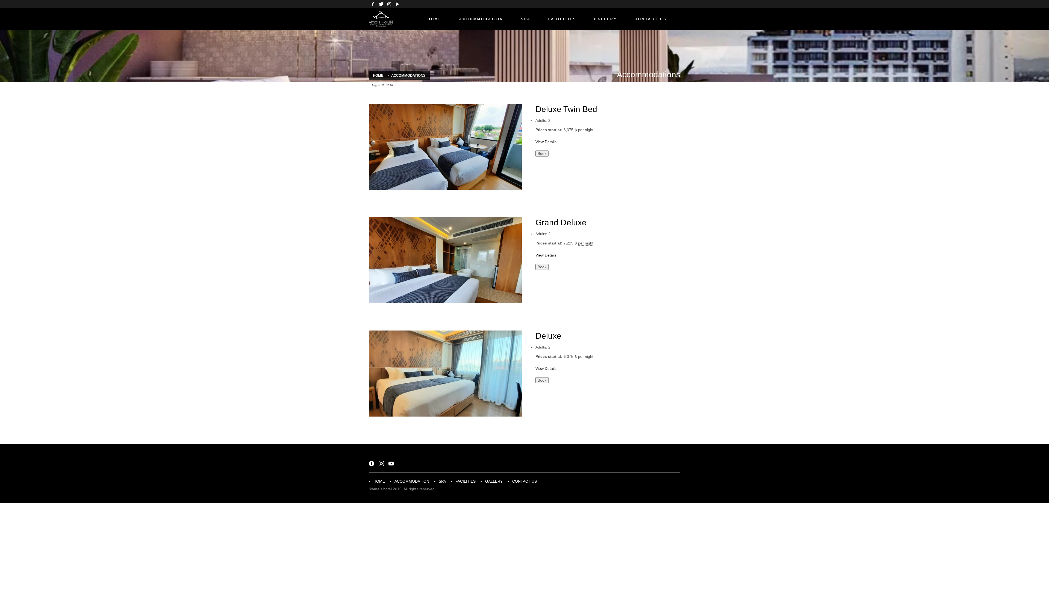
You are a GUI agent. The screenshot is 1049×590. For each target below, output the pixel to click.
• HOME (377, 481)
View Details (545, 142)
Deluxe (548, 335)
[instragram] (389, 4)
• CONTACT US (522, 481)
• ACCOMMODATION (409, 481)
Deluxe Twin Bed (566, 109)
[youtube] (397, 4)
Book (542, 153)
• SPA (440, 481)
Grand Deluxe (561, 222)
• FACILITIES (463, 481)
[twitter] (381, 4)
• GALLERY (492, 481)
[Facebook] (373, 4)
